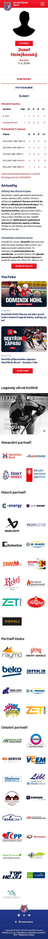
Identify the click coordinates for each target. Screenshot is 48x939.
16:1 (23, 160)
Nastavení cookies (26, 934)
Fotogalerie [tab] (24, 87)
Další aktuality (24, 266)
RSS (15, 934)
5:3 (22, 147)
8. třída (6, 116)
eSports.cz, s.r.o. (9, 932)
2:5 (23, 167)
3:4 (23, 141)
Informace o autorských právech (31, 932)
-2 (44, 122)
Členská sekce (25, 922)
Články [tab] (24, 96)
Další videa (23, 371)
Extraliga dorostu (10, 122)
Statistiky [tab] (24, 79)
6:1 (22, 154)
